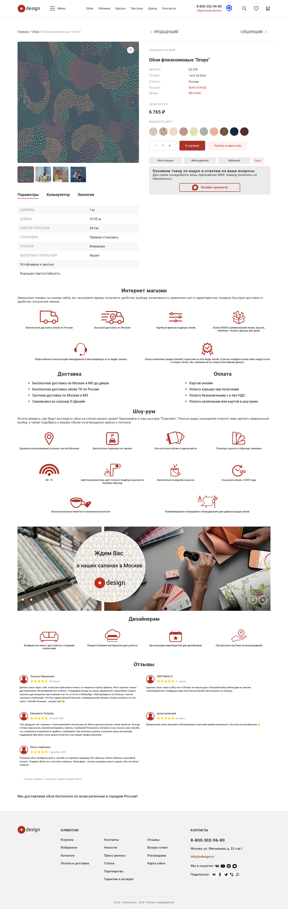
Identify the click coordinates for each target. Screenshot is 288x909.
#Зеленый (234, 160)
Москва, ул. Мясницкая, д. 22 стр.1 (216, 848)
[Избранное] (256, 8)
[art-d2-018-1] (234, 131)
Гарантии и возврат (119, 879)
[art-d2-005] (194, 131)
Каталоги (68, 855)
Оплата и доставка (75, 863)
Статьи (109, 863)
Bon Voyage (198, 87)
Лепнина (104, 8)
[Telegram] (225, 874)
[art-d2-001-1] (163, 131)
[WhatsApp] (237, 874)
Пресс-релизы (115, 855)
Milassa (195, 92)
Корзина (67, 840)
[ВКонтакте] (214, 874)
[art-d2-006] (204, 131)
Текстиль (137, 8)
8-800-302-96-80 (209, 6)
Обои (89, 8)
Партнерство (114, 871)
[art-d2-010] (224, 131)
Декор (152, 8)
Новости (110, 847)
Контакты (169, 8)
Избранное (69, 847)
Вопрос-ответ (157, 847)
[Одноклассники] (219, 874)
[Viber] (231, 874)
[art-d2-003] (183, 131)
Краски (120, 8)
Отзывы (153, 840)
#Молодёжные (200, 160)
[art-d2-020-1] (244, 131)
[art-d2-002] (173, 131)
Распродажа (156, 855)
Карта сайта (156, 863)
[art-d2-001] (153, 131)
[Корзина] (268, 8)
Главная (23, 31)
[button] (253, 600)
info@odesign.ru (202, 856)
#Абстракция (165, 160)
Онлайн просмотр (214, 187)
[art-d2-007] (214, 131)
